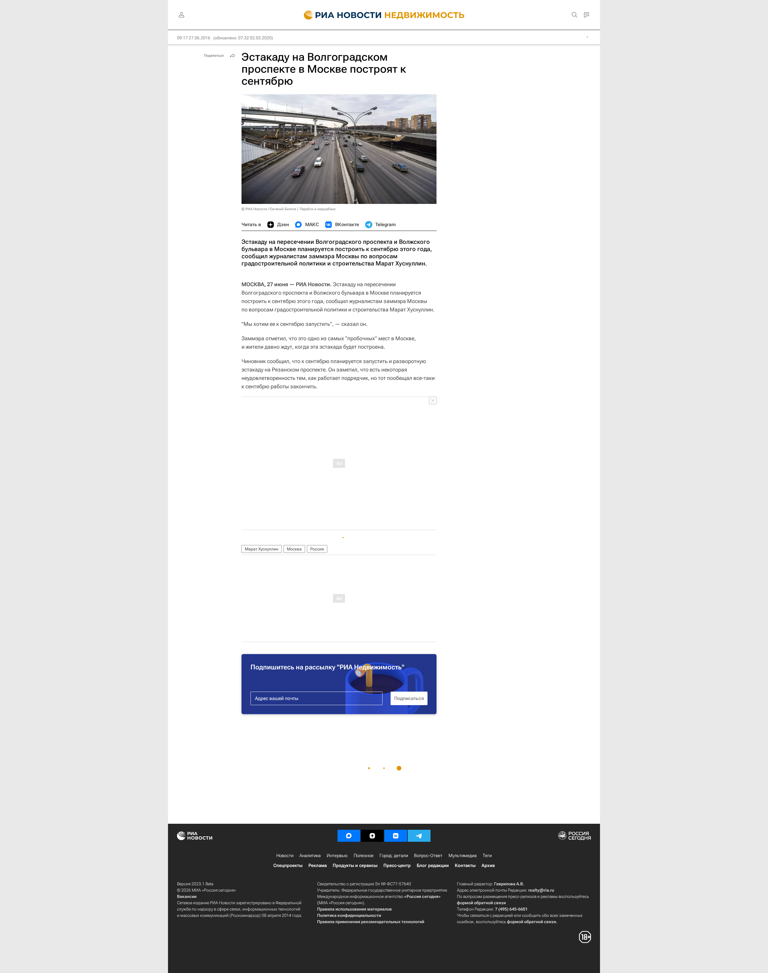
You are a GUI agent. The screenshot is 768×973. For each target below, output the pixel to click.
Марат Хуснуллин (261, 549)
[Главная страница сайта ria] (339, 15)
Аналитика (310, 855)
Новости (284, 855)
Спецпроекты (287, 865)
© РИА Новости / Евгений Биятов (269, 209)
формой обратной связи (481, 902)
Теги (487, 855)
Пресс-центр (397, 865)
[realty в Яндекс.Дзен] (372, 836)
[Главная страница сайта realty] (384, 15)
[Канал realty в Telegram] (419, 836)
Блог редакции (433, 865)
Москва (294, 549)
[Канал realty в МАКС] (349, 836)
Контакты (465, 865)
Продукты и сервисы (355, 865)
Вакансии (186, 896)
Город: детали (394, 855)
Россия (317, 549)
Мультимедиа (462, 855)
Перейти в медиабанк (318, 209)
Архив (488, 865)
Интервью (337, 855)
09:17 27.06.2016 (193, 37)
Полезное (364, 855)
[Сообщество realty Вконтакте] (395, 836)
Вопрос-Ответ (428, 855)
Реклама (317, 865)
